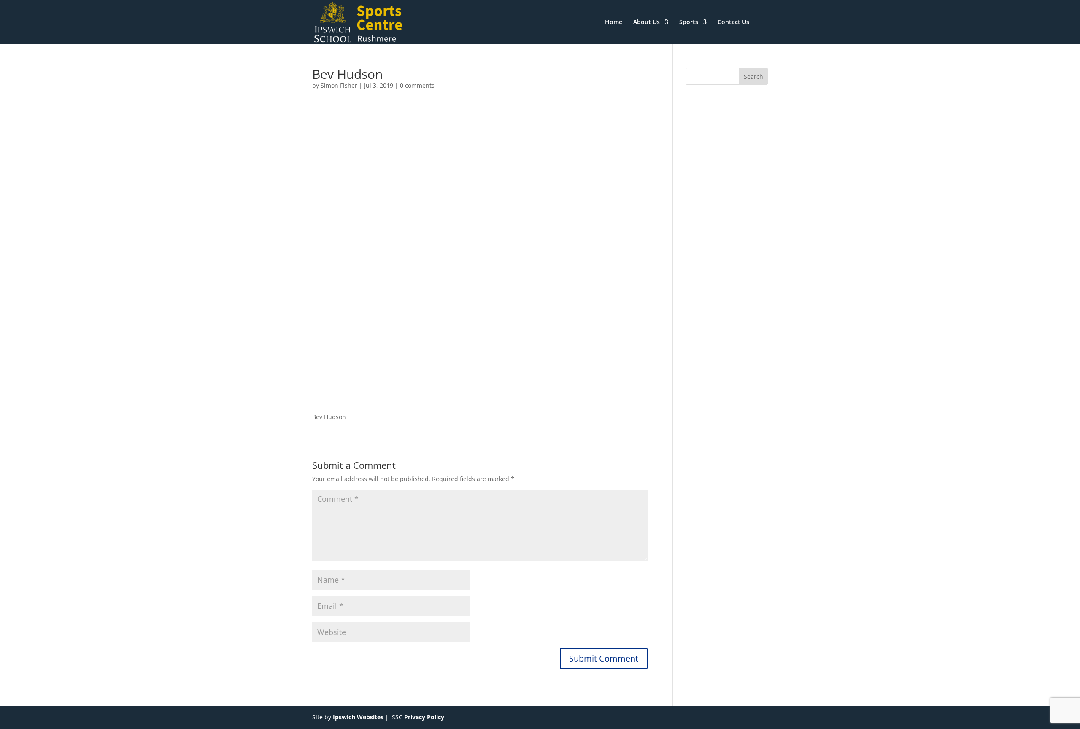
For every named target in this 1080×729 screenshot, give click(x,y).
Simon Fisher (339, 85)
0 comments (417, 85)
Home (613, 22)
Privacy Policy (424, 717)
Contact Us (733, 22)
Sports (688, 22)
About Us (646, 22)
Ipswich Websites (358, 717)
